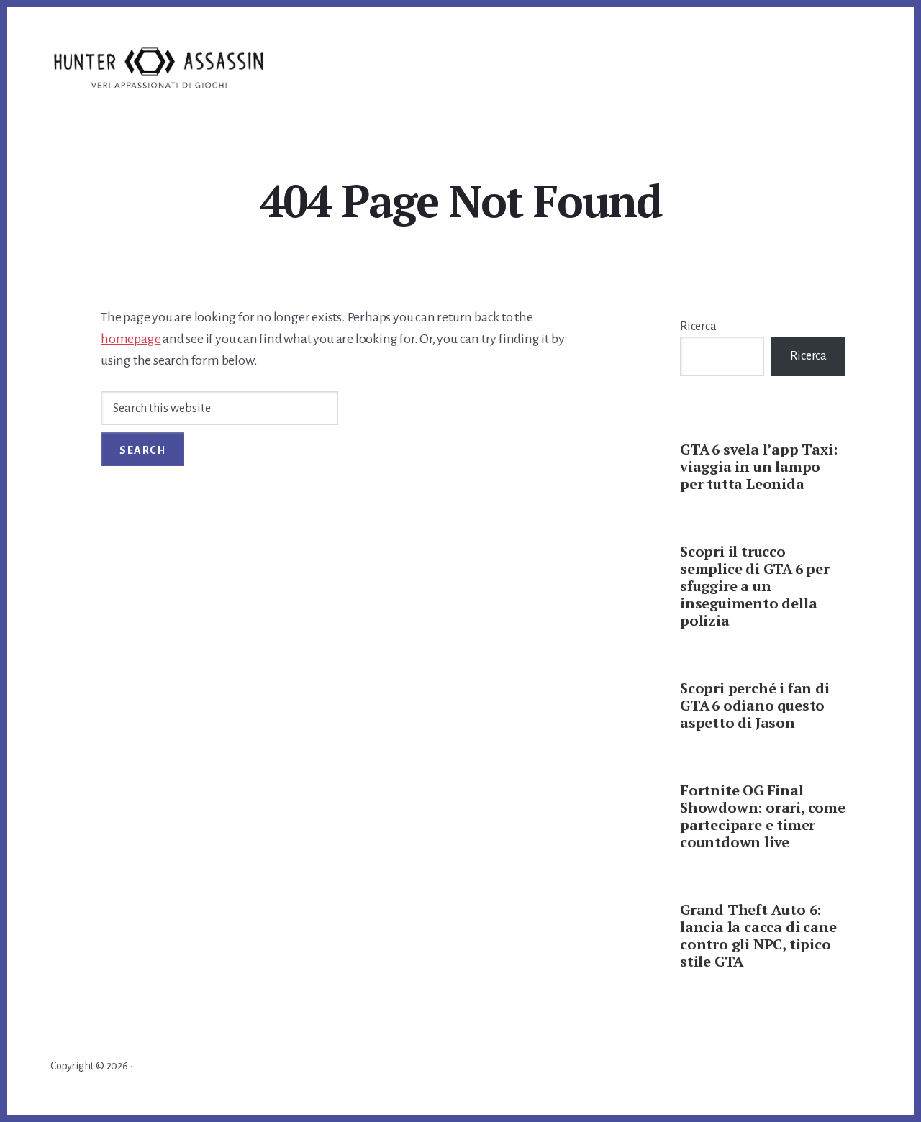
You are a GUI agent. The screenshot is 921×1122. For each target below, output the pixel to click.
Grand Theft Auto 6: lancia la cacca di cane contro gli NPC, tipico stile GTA (758, 935)
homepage (130, 339)
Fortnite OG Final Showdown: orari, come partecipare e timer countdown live (762, 816)
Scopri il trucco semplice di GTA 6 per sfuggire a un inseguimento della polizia (755, 586)
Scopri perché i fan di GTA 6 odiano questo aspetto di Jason (755, 705)
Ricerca (698, 326)
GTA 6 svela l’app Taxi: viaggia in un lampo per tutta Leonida (758, 466)
